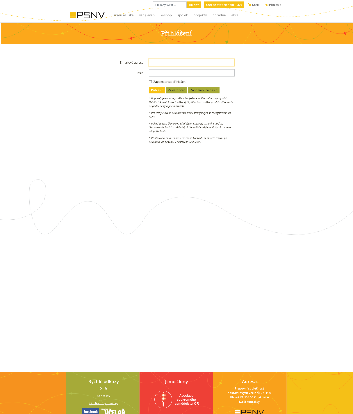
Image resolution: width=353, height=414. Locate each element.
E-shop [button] (166, 15)
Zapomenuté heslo (203, 90)
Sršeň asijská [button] (123, 15)
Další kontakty (249, 402)
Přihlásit (274, 5)
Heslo (139, 73)
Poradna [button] (219, 15)
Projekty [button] (200, 15)
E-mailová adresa (131, 63)
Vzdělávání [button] (147, 15)
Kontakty (103, 396)
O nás (103, 388)
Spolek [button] (182, 15)
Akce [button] (234, 15)
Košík (255, 5)
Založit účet (176, 90)
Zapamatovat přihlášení (169, 82)
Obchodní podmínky (103, 403)
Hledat (194, 5)
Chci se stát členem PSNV (224, 5)
